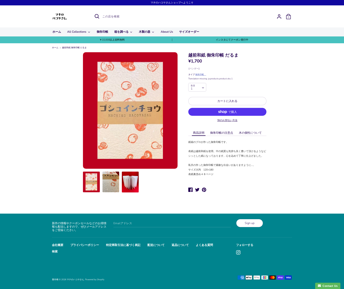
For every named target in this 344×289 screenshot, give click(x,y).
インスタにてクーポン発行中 (232, 39)
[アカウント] (279, 15)
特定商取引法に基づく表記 (123, 245)
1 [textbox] (192, 89)
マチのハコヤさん (75, 279)
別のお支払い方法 (227, 120)
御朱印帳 (102, 32)
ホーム (56, 32)
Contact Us (329, 285)
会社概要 (57, 245)
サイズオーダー (189, 32)
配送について (156, 245)
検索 (55, 251)
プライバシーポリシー (84, 245)
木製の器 (145, 32)
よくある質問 (204, 245)
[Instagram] (238, 252)
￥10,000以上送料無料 (112, 39)
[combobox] (197, 87)
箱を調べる (121, 32)
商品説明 (198, 133)
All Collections (77, 32)
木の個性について (250, 133)
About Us (167, 32)
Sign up (249, 223)
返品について (180, 245)
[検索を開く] (97, 16)
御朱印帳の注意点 (221, 133)
